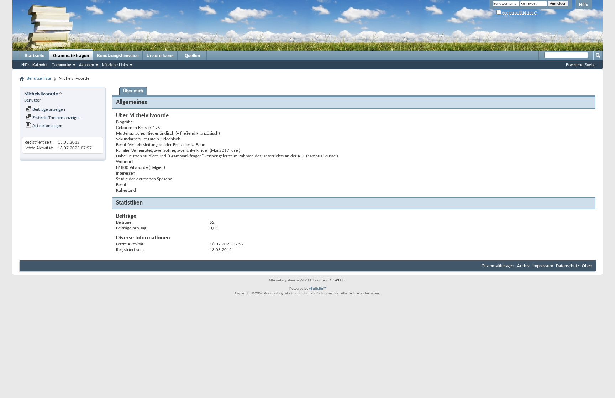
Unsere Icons (160, 55)
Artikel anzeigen (46, 126)
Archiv (523, 266)
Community (61, 65)
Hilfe (583, 4)
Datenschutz (567, 266)
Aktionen (86, 65)
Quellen (192, 55)
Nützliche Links (115, 65)
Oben (587, 266)
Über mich (133, 91)
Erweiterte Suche (580, 65)
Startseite (34, 55)
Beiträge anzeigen (48, 109)
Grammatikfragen (71, 55)
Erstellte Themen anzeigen (56, 117)
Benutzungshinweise (118, 55)
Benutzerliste (39, 78)
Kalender (40, 65)
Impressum (542, 266)
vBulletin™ (317, 289)
